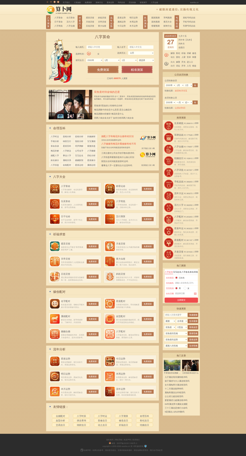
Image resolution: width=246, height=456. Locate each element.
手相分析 (55, 141)
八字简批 (58, 25)
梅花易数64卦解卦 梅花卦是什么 (109, 113)
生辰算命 (65, 201)
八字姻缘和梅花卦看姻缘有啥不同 (118, 143)
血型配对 (120, 316)
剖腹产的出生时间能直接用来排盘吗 (115, 147)
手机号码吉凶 (189, 21)
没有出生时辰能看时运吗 (111, 140)
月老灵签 (90, 21)
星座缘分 (91, 160)
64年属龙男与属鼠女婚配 (176, 403)
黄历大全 (167, 21)
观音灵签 (90, 17)
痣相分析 (79, 136)
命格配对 (67, 164)
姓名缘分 (55, 160)
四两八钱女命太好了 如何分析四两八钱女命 (114, 117)
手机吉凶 (178, 181)
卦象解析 (91, 136)
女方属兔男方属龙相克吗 (176, 384)
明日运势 (134, 17)
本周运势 (134, 21)
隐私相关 (110, 439)
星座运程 (79, 164)
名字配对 (65, 301)
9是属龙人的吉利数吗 (174, 411)
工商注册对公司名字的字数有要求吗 (117, 152)
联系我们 (136, 439)
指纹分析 (79, 141)
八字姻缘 (91, 150)
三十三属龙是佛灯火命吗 (176, 407)
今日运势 (121, 25)
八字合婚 (154, 2)
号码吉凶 (121, 2)
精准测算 (137, 69)
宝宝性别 (170, 288)
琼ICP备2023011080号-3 (127, 443)
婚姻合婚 (65, 331)
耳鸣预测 (167, 17)
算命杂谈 (55, 145)
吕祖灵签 (90, 25)
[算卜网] (52, 2)
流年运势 (120, 388)
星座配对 (120, 301)
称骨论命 (120, 186)
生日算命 (70, 17)
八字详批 (178, 169)
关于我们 (66, 2)
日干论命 (65, 216)
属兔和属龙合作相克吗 (175, 392)
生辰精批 (178, 123)
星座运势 (110, 2)
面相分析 (67, 136)
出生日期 (170, 293)
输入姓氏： (81, 46)
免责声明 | (128, 439)
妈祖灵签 (102, 17)
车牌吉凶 (178, 134)
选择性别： (81, 53)
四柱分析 (91, 155)
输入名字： (122, 46)
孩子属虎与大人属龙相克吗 (177, 380)
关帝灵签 (102, 21)
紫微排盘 (91, 145)
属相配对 (65, 316)
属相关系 (67, 160)
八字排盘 (55, 164)
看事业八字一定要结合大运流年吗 (116, 165)
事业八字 (67, 155)
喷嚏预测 (155, 25)
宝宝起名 (79, 155)
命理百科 (59, 128)
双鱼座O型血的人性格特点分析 (108, 105)
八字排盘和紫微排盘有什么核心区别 (117, 157)
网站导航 (118, 439)
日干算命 (58, 21)
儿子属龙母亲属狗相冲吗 (176, 377)
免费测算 (88, 2)
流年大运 (178, 193)
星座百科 (67, 145)
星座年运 (178, 228)
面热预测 (155, 21)
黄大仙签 (102, 25)
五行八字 (70, 21)
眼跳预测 (155, 17)
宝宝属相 (91, 141)
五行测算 (120, 216)
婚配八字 (55, 155)
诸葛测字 (143, 2)
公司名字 (79, 150)
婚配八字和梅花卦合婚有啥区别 (117, 136)
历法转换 (132, 2)
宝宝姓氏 (170, 283)
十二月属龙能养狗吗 (174, 388)
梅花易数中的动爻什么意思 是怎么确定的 (113, 109)
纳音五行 (67, 141)
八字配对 (120, 331)
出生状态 (170, 277)
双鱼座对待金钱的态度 (107, 92)
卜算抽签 (77, 2)
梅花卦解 (55, 150)
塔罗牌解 (79, 145)
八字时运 (55, 136)
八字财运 (67, 150)
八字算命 (58, 17)
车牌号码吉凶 (189, 25)
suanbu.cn (194, 2)
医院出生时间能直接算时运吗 (114, 161)
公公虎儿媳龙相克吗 (174, 396)
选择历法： (122, 52)
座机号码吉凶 (189, 17)
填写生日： (81, 60)
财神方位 (99, 2)
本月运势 (134, 25)
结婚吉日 (178, 158)
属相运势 (121, 21)
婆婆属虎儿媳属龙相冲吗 (176, 400)
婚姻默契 (79, 160)
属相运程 (91, 164)
